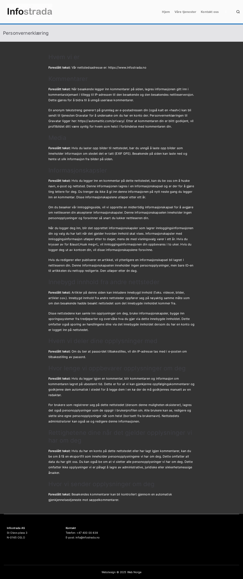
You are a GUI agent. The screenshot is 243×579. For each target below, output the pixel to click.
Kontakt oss (210, 12)
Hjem (166, 12)
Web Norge (134, 572)
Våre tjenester (185, 12)
